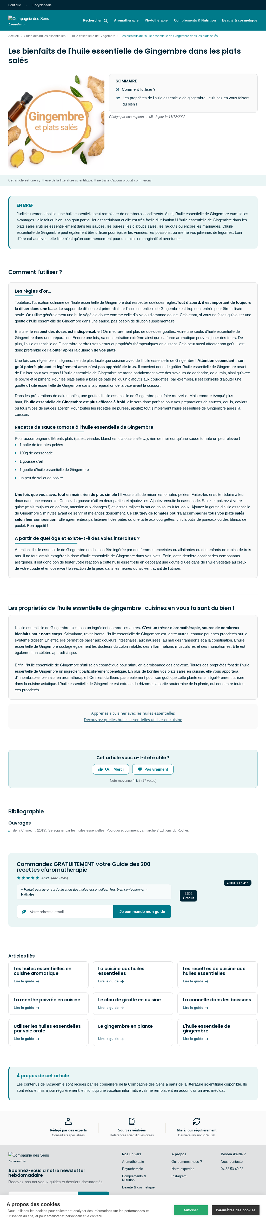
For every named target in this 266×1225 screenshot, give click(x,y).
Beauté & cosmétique (239, 20)
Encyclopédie (42, 5)
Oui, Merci (114, 769)
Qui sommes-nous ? (186, 1162)
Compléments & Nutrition (195, 20)
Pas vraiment (156, 769)
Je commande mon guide (142, 911)
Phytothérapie (156, 20)
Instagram (179, 1176)
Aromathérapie (126, 20)
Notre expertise (182, 1169)
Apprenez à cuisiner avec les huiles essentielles (133, 713)
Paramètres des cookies (235, 1210)
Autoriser (191, 1210)
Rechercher (92, 20)
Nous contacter (232, 1162)
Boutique (14, 5)
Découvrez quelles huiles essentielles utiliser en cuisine (133, 719)
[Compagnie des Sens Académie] (36, 20)
